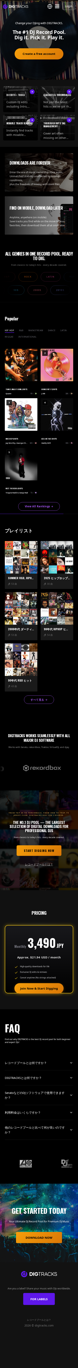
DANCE (52, 330)
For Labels (39, 1299)
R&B (21, 330)
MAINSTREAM (35, 330)
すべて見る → (39, 699)
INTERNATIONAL (27, 336)
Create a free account (39, 54)
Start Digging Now (39, 850)
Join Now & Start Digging (39, 988)
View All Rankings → (39, 506)
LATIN (63, 330)
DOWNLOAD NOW (39, 1238)
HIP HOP (9, 330)
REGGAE (9, 336)
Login (68, 6)
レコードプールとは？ (39, 864)
